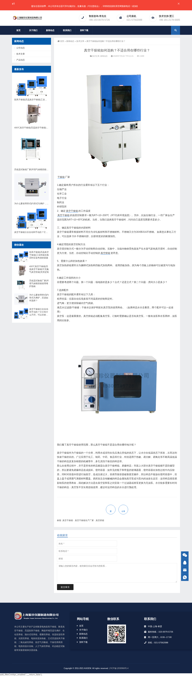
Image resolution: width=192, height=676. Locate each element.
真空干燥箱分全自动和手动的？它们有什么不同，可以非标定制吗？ (45, 232)
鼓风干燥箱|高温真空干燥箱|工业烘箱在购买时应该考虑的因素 (43, 99)
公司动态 (20, 48)
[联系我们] (185, 562)
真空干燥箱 (72, 211)
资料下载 (84, 30)
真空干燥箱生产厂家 (84, 520)
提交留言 (65, 587)
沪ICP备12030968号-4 (118, 668)
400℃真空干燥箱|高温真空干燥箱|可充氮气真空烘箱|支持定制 (43, 127)
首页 (18, 30)
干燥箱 (61, 177)
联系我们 (67, 30)
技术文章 (80, 41)
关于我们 (33, 30)
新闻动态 (50, 30)
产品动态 (20, 60)
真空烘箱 (105, 253)
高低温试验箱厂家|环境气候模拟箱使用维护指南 (36, 169)
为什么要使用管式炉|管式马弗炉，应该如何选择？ (37, 203)
